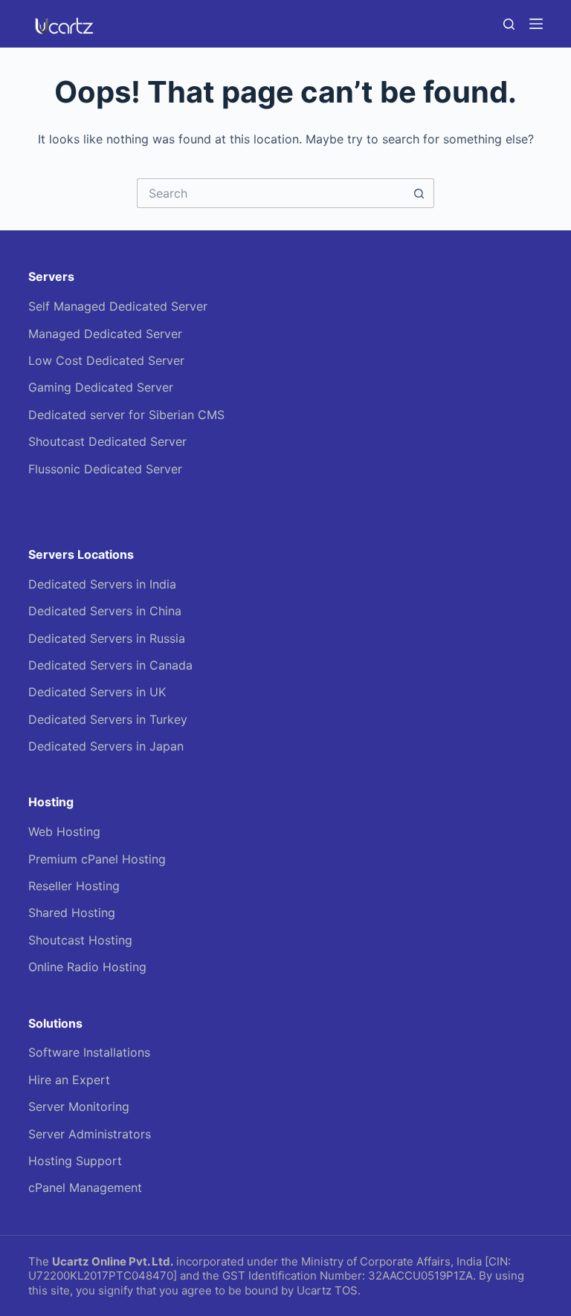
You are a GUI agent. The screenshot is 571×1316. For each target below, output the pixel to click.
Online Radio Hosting (87, 966)
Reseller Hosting (74, 885)
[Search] (508, 24)
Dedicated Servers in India (102, 584)
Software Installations (89, 1052)
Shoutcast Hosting (80, 940)
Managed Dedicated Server (105, 333)
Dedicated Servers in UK (97, 691)
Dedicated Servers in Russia (106, 638)
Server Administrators (89, 1134)
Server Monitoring (78, 1106)
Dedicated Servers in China (104, 610)
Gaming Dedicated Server (100, 387)
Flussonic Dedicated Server (105, 468)
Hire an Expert (69, 1079)
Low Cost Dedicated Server (106, 360)
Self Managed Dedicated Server (117, 306)
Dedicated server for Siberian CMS (126, 414)
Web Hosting (64, 831)
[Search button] (419, 193)
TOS (346, 1290)
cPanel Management (85, 1187)
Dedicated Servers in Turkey (107, 719)
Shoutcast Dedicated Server (107, 441)
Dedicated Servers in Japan (106, 746)
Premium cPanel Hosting (97, 859)
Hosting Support (75, 1160)
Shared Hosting (71, 912)
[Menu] (536, 23)
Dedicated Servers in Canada (110, 665)
